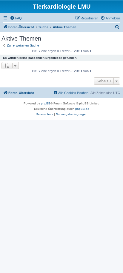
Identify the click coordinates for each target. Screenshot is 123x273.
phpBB (45, 103)
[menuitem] (16, 18)
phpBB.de (82, 108)
